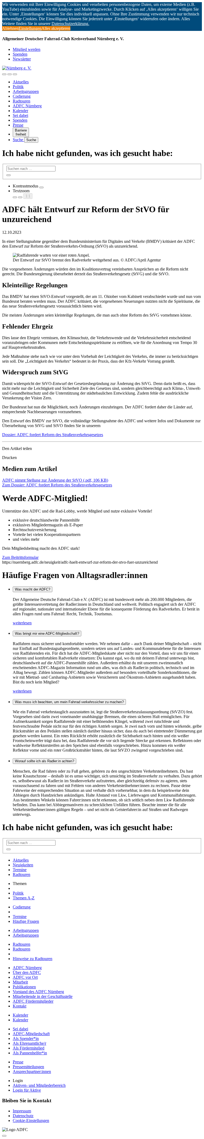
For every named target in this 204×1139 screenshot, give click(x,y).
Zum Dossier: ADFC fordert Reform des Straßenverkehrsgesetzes (57, 485)
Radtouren (21, 101)
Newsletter (22, 59)
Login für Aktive (27, 1090)
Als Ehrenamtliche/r (29, 1043)
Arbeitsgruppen (26, 91)
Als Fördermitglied (28, 1048)
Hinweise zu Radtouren (32, 958)
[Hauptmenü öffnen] (15, 74)
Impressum (22, 1111)
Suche (18, 139)
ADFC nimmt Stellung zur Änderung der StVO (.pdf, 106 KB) (55, 480)
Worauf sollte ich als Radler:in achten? (44, 761)
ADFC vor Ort (25, 977)
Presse (18, 125)
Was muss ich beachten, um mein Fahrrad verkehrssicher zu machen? (69, 702)
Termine (20, 869)
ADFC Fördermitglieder (33, 1001)
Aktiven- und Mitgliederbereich (39, 1085)
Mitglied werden (26, 49)
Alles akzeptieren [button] (55, 28)
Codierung (22, 96)
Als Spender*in (26, 1038)
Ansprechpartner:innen (32, 1071)
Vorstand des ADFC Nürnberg (38, 991)
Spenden (20, 54)
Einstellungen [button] (30, 28)
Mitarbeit (20, 982)
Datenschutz (23, 1115)
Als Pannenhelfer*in (30, 1053)
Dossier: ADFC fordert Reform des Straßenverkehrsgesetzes (52, 434)
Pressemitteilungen (28, 1066)
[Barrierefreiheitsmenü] (4, 74)
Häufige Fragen (26, 921)
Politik (18, 86)
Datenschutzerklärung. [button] (70, 23)
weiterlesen (22, 623)
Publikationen (24, 987)
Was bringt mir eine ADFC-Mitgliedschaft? (47, 634)
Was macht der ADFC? (32, 589)
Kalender (20, 110)
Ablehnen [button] (10, 28)
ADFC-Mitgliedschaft (31, 1033)
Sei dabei (20, 115)
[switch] (41, 187)
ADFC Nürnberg (27, 106)
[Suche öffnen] (9, 74)
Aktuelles (21, 82)
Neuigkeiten (23, 865)
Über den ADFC (27, 972)
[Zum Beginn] (4, 1136)
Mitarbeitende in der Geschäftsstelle (43, 996)
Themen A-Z (24, 898)
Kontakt (19, 1006)
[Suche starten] (8, 175)
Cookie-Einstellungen (31, 1120)
